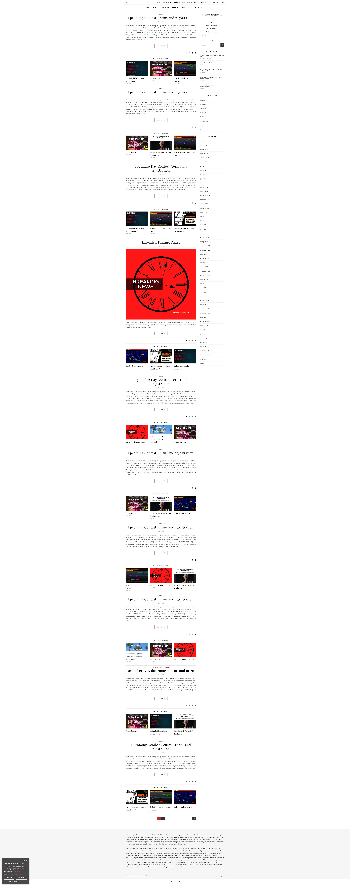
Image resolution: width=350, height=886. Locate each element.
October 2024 (204, 153)
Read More (161, 46)
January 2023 (204, 242)
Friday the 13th (156, 78)
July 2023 (202, 216)
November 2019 (205, 355)
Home (148, 7)
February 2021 (204, 300)
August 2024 (204, 162)
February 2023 (204, 237)
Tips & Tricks (199, 7)
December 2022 (205, 246)
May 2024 (203, 174)
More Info (203, 35)
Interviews (186, 7)
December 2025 (205, 149)
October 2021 (204, 279)
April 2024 (203, 179)
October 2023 (204, 204)
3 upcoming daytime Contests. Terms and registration (158, 439)
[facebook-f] (128, 2)
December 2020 (205, 309)
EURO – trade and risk (134, 366)
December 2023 (205, 195)
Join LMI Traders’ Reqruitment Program (201, 2)
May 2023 (203, 225)
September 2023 (205, 208)
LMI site (158, 2)
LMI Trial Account (179, 2)
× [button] (26, 860)
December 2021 (205, 271)
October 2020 (204, 317)
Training (175, 7)
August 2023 (204, 212)
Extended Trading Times (161, 242)
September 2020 (205, 321)
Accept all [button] (9, 878)
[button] (15, 874)
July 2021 (202, 283)
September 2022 (205, 258)
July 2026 (202, 141)
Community (161, 14)
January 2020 (204, 346)
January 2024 (204, 191)
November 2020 (205, 313)
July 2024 (202, 166)
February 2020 (204, 342)
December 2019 (205, 351)
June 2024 (203, 170)
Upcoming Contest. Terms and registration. (161, 18)
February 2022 (204, 263)
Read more (17, 871)
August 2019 (204, 359)
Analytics (202, 100)
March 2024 (203, 183)
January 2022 (204, 267)
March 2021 (203, 296)
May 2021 (203, 292)
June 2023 (203, 221)
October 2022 (204, 254)
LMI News (165, 7)
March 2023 (203, 233)
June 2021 (203, 288)
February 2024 (204, 187)
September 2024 (205, 158)
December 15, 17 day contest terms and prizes (161, 670)
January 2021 (204, 304)
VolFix (155, 7)
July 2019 (202, 363)
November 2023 (205, 200)
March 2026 (203, 145)
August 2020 (204, 325)
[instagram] (126, 2)
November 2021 (205, 275)
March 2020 (203, 338)
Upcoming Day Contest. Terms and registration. (161, 168)
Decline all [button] (21, 878)
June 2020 (203, 330)
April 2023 (203, 229)
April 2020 (203, 334)
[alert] (15, 871)
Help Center (167, 2)
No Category (165, 667)
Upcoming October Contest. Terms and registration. (161, 747)
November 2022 (205, 250)
